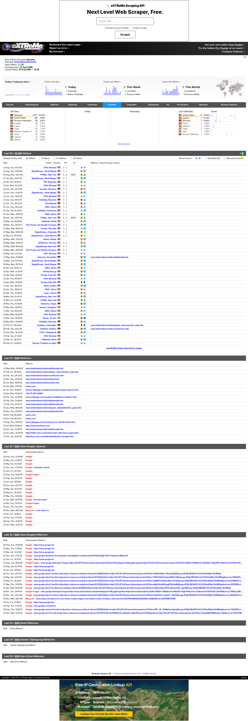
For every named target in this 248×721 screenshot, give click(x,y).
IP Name (45, 158)
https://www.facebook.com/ (38, 426)
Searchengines (31, 105)
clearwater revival (41, 467)
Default (31, 158)
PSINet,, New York (48, 175)
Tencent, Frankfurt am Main (44, 343)
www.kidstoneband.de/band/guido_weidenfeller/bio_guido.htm (54, 408)
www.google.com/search (45, 606)
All (199, 158)
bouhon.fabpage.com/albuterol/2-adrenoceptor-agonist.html (52, 390)
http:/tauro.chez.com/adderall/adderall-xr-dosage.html (49, 436)
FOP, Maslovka (50, 182)
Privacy (244, 678)
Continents (92, 105)
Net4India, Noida (49, 221)
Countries (112, 105)
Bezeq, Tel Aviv (50, 318)
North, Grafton (50, 286)
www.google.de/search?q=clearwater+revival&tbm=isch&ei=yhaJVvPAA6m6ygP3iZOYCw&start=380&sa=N (81, 556)
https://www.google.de (44, 559)
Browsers (203, 105)
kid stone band (40, 500)
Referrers (55, 105)
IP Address (61, 158)
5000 (17, 358)
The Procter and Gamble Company (41, 225)
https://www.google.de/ (44, 545)
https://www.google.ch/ (44, 548)
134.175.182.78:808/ (34, 393)
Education (213, 158)
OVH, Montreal (50, 168)
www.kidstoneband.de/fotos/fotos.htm (42, 383)
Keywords (72, 105)
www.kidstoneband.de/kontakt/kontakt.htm (109, 257)
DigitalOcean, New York (46, 246)
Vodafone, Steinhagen (47, 325)
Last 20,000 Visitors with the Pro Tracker (124, 348)
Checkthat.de (51, 203)
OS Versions (182, 105)
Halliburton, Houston (47, 243)
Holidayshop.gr (50, 271)
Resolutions (153, 105)
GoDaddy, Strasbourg (47, 211)
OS (167, 105)
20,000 (18, 153)
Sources (9, 105)
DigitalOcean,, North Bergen (44, 171)
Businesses (233, 158)
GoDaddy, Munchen (48, 200)
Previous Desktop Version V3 (127, 673)
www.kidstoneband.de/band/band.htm (42, 379)
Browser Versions (229, 105)
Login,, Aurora (50, 293)
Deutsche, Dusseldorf (47, 257)
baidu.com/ (31, 386)
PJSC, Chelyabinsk (48, 332)
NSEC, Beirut (51, 207)
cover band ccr (42, 510)
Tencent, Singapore (48, 307)
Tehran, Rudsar (50, 239)
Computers (132, 105)
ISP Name (77, 158)
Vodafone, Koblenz (48, 329)
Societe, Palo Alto (49, 228)
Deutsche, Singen (49, 304)
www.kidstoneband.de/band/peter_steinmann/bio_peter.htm (117, 325)
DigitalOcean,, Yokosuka (46, 232)
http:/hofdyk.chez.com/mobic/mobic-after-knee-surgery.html (52, 433)
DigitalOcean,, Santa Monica (44, 236)
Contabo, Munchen (48, 189)
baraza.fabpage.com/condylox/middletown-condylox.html (51, 397)
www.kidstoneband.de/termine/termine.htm (110, 329)
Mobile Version (149, 673)
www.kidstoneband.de (25, 62)
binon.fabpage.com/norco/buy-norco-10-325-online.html (50, 422)
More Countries (124, 144)
